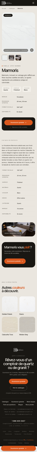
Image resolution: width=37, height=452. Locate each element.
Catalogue (12, 8)
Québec (24, 431)
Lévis (9, 431)
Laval (4, 431)
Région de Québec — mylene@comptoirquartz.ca (19, 411)
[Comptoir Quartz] (6, 3)
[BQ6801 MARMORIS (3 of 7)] (18, 58)
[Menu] (33, 3)
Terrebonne (17, 434)
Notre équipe (31, 401)
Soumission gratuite (17, 122)
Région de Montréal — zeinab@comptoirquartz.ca (18, 409)
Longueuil (16, 431)
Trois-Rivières (28, 434)
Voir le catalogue (18, 388)
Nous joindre (30, 404)
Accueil (4, 8)
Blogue (20, 404)
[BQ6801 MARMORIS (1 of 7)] (11, 58)
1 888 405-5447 (18, 421)
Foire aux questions (9, 404)
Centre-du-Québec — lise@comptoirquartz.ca (18, 414)
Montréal (31, 431)
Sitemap (26, 443)
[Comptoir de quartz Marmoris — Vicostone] (5, 58)
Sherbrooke (8, 434)
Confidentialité (12, 443)
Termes (20, 443)
